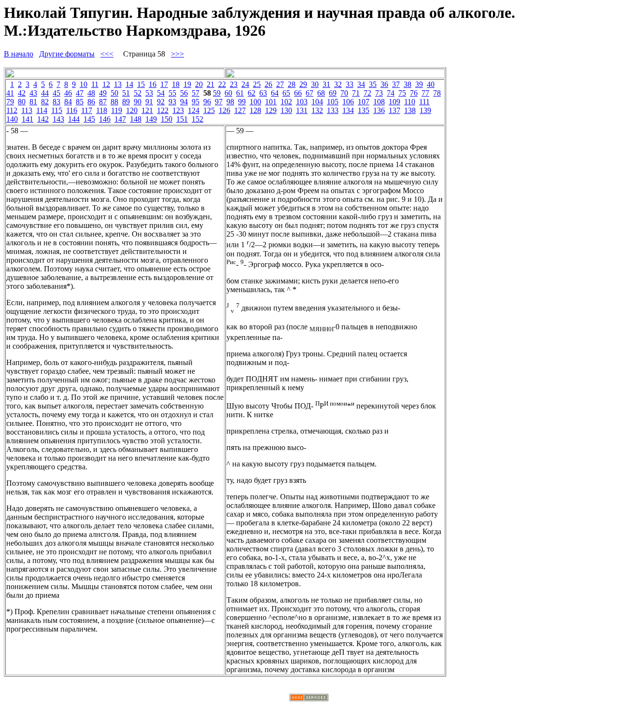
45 (56, 93)
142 (43, 119)
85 (80, 102)
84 (68, 102)
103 (302, 102)
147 (120, 119)
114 (41, 110)
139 (425, 110)
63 (263, 93)
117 (86, 110)
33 (349, 84)
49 (103, 93)
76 (414, 93)
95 (195, 102)
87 (103, 102)
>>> (177, 54)
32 (338, 84)
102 (286, 102)
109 (394, 102)
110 (409, 102)
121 (147, 110)
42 (22, 93)
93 (172, 102)
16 (152, 84)
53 (149, 93)
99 (242, 102)
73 (379, 93)
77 (425, 93)
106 (348, 102)
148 (135, 119)
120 (132, 110)
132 (317, 110)
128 (255, 110)
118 (101, 110)
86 (91, 102)
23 (234, 84)
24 (245, 84)
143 (58, 119)
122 (163, 110)
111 (424, 102)
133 (332, 110)
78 (437, 93)
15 (141, 84)
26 (268, 84)
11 (94, 84)
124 (193, 110)
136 (379, 110)
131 (302, 110)
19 (187, 84)
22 (222, 84)
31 (326, 84)
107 (363, 102)
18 (176, 84)
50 (114, 93)
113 (26, 110)
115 (56, 110)
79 (10, 102)
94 (184, 102)
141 (27, 119)
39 (419, 84)
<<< (106, 54)
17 (164, 84)
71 (356, 93)
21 (210, 84)
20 (199, 84)
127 (240, 110)
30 (315, 84)
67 (309, 93)
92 (161, 102)
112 (11, 110)
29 (303, 84)
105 (332, 102)
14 (129, 84)
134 (348, 110)
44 (45, 93)
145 (89, 119)
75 (402, 93)
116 (71, 110)
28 (291, 84)
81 (33, 102)
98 (230, 102)
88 (114, 102)
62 (251, 93)
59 (217, 93)
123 (178, 110)
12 (106, 84)
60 (228, 93)
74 (390, 93)
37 (396, 84)
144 (74, 119)
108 (379, 102)
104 (317, 102)
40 (431, 84)
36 (384, 84)
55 (172, 93)
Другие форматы (67, 54)
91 (149, 102)
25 (257, 84)
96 (207, 102)
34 (361, 84)
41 (10, 93)
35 (373, 84)
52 (137, 93)
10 (83, 84)
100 (255, 102)
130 (286, 110)
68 (321, 93)
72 (367, 93)
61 (240, 93)
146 (105, 119)
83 (56, 102)
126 (224, 110)
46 (68, 93)
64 (275, 93)
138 (410, 110)
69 (333, 93)
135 (363, 110)
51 (126, 93)
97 (219, 102)
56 (184, 93)
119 (116, 110)
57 (195, 93)
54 (161, 93)
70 (344, 93)
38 (407, 84)
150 (166, 119)
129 (271, 110)
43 (33, 93)
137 (394, 110)
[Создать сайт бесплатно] (309, 698)
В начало (18, 54)
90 (137, 102)
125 (209, 110)
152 (197, 119)
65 (286, 93)
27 (280, 84)
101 (271, 102)
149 (151, 119)
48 (91, 93)
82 (45, 102)
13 (118, 84)
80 (22, 102)
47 (80, 93)
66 (298, 93)
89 (126, 102)
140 (12, 119)
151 (182, 119)
